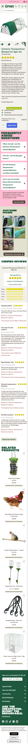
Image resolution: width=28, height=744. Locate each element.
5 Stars (3, 289)
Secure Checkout (9, 110)
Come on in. (6, 716)
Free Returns (7, 112)
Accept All (14, 733)
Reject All (14, 737)
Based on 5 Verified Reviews (15, 281)
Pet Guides (6, 701)
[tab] (14, 147)
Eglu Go (13, 89)
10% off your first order (14, 1)
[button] (1, 27)
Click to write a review (15, 284)
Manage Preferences (14, 741)
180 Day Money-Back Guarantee (13, 114)
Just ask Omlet (19, 202)
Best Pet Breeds (7, 697)
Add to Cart (12, 125)
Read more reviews (8, 439)
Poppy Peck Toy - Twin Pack (14, 586)
